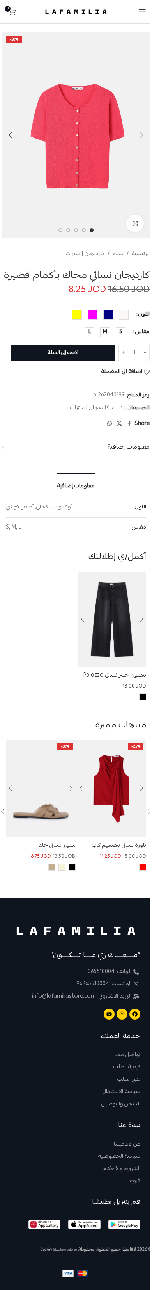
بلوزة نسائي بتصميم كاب (119, 845)
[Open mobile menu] (142, 12)
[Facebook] (134, 1014)
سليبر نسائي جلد (57, 845)
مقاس (142, 332)
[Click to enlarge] (135, 223)
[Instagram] (122, 1014)
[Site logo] (76, 12)
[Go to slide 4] (68, 230)
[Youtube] (109, 1014)
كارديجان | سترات (85, 254)
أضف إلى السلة (63, 353)
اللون (144, 314)
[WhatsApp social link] (109, 424)
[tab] (76, 484)
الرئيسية (141, 254)
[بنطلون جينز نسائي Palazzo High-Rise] (112, 619)
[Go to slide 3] (76, 230)
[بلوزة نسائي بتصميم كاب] (111, 789)
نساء (118, 254)
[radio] (124, 315)
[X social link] (119, 424)
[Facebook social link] (129, 424)
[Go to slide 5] (60, 230)
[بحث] (24, 12)
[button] (142, 135)
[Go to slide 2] (84, 230)
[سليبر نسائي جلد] (41, 789)
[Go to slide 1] (92, 230)
